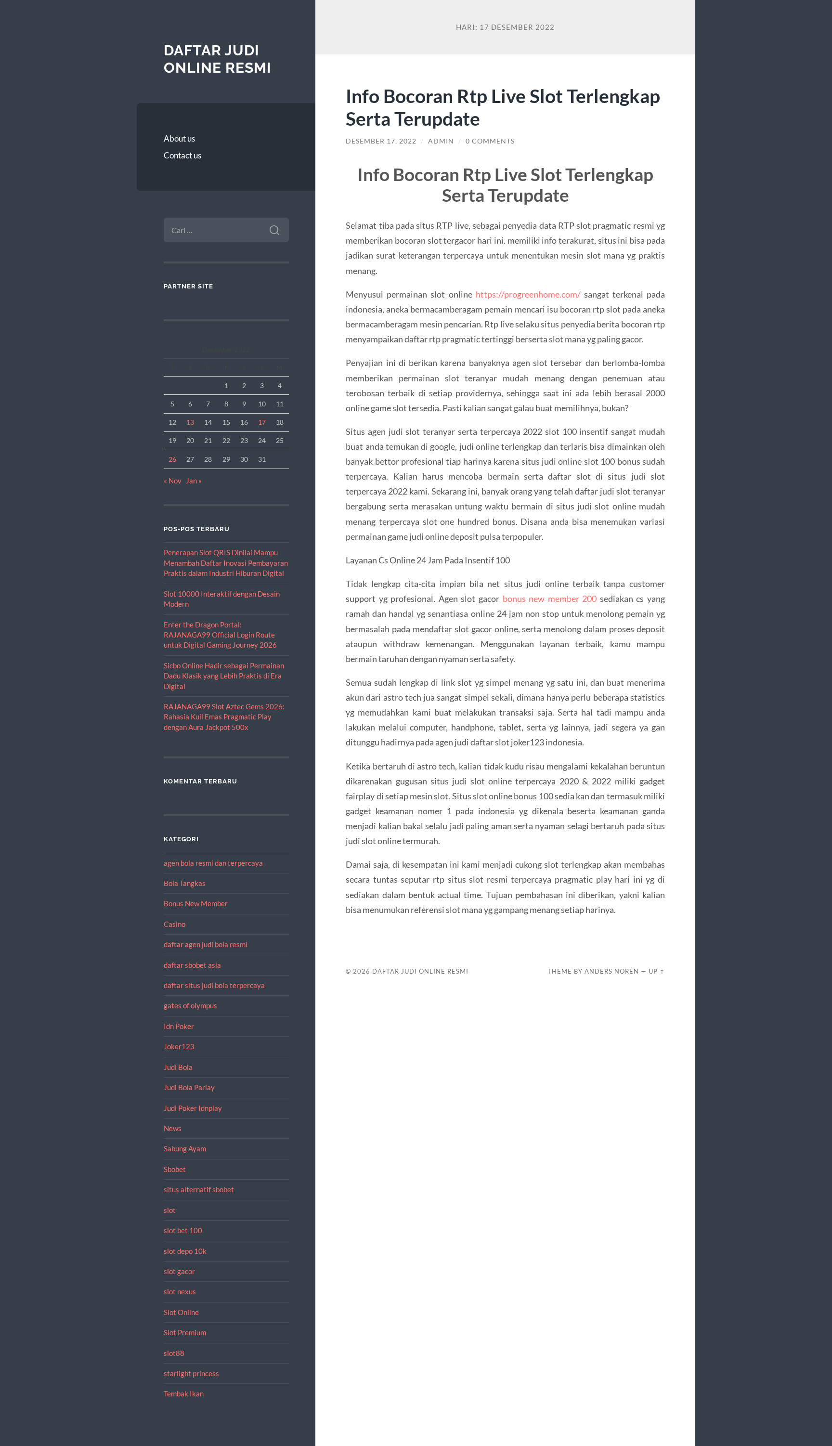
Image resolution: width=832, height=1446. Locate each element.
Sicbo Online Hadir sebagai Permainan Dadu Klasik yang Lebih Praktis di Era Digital (224, 675)
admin (441, 141)
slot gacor (179, 1271)
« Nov (173, 480)
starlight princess (191, 1373)
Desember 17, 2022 (381, 141)
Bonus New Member (196, 903)
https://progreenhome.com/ (528, 294)
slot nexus (180, 1291)
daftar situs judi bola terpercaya (214, 985)
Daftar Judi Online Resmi (218, 59)
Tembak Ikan (184, 1393)
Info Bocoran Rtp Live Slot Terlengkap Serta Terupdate (503, 107)
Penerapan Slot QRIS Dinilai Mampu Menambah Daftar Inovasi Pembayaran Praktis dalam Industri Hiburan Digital (226, 562)
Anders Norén (612, 971)
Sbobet (175, 1169)
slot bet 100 (183, 1230)
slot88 (174, 1353)
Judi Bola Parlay (189, 1087)
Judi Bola (178, 1067)
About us (179, 138)
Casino (174, 924)
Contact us (182, 155)
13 (190, 422)
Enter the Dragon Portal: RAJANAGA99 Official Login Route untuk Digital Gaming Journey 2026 (220, 635)
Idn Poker (179, 1026)
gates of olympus (190, 1005)
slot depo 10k (185, 1251)
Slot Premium (185, 1332)
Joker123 (179, 1046)
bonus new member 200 (550, 598)
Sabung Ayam (185, 1148)
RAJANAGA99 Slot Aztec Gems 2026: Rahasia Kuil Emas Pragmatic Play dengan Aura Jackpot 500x (224, 716)
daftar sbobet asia (192, 965)
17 (262, 422)
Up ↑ (657, 971)
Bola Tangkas (185, 883)
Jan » (194, 480)
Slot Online (181, 1312)
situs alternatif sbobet (199, 1189)
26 (172, 459)
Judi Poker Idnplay (193, 1108)
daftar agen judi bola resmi (205, 944)
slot (170, 1210)
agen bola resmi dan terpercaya (213, 863)
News (173, 1128)
